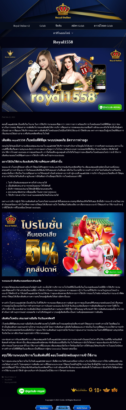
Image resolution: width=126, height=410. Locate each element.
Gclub (43, 25)
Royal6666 (8, 380)
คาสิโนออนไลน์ (61, 33)
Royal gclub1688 (10, 382)
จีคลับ (58, 25)
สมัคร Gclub (77, 25)
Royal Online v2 (21, 25)
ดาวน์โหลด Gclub (103, 25)
